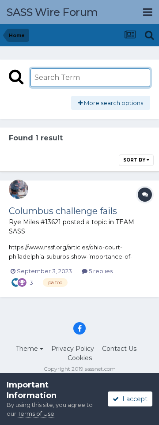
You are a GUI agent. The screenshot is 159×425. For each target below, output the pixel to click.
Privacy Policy (72, 349)
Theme (28, 349)
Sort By (135, 160)
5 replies (100, 271)
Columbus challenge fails (63, 211)
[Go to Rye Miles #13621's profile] (18, 189)
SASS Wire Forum (52, 12)
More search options (113, 102)
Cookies (80, 358)
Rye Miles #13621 (35, 222)
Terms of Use (36, 413)
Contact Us (119, 349)
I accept (133, 399)
